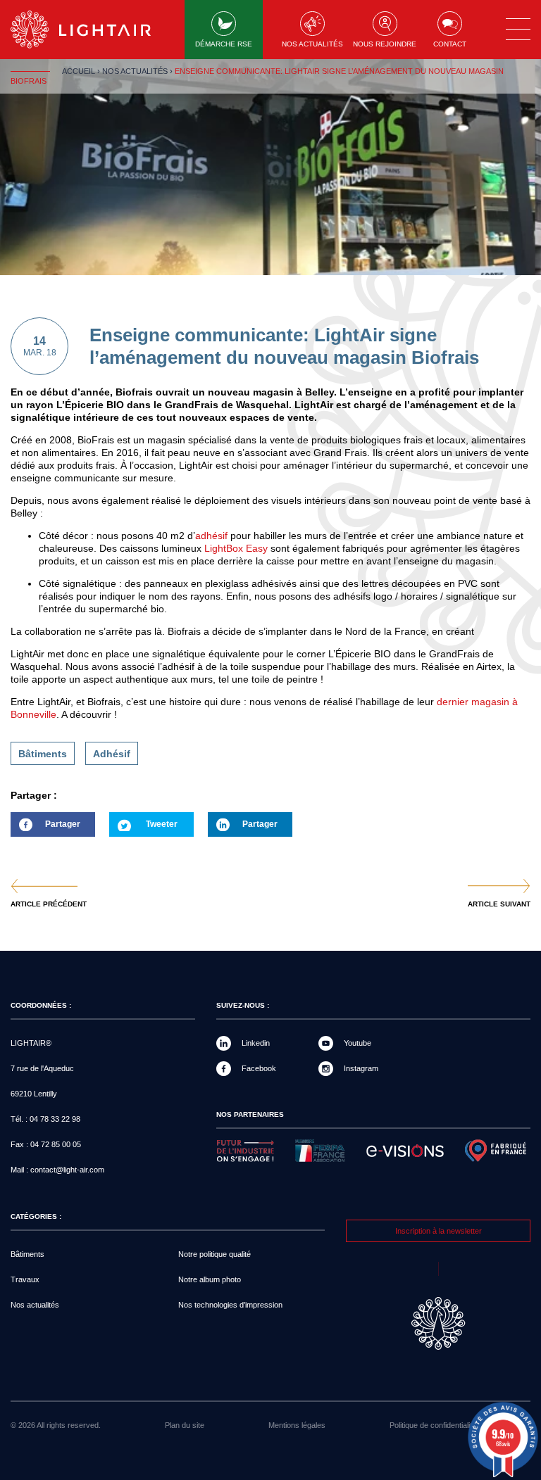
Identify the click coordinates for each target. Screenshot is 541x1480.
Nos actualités (312, 44)
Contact (449, 44)
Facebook (259, 1068)
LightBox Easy (236, 548)
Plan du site (184, 1425)
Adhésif (111, 753)
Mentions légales (296, 1425)
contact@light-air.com (67, 1169)
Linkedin (256, 1043)
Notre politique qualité (214, 1254)
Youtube (357, 1043)
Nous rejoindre (384, 44)
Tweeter (162, 824)
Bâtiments (42, 753)
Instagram (361, 1068)
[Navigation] (518, 29)
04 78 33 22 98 (55, 1119)
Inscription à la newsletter (438, 1231)
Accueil (78, 71)
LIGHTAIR (93, 30)
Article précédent (49, 904)
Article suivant (499, 904)
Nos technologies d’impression (230, 1305)
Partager (45, 828)
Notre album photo (209, 1279)
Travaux (25, 1279)
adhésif (211, 535)
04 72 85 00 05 (55, 1144)
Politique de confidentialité (433, 1425)
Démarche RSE (223, 44)
